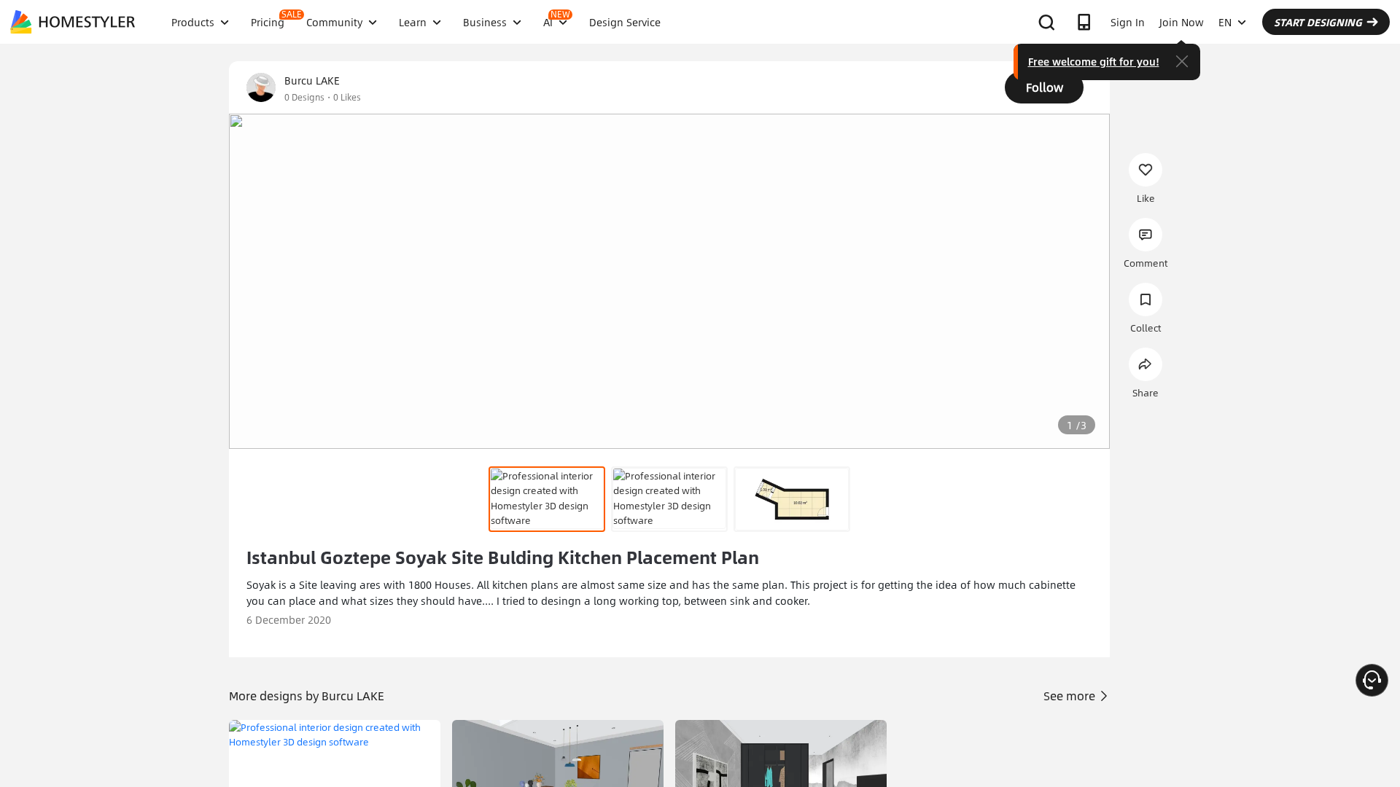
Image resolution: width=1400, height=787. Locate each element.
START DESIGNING (1318, 22)
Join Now (1181, 22)
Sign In (1128, 22)
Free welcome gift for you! (1093, 61)
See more (1070, 695)
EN (1225, 22)
